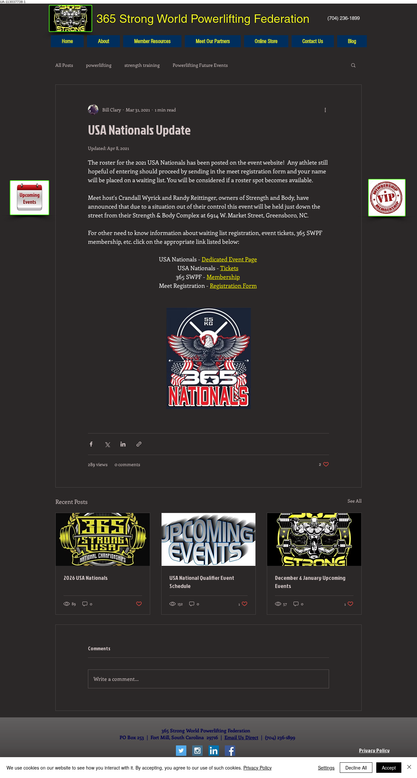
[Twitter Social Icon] (181, 750)
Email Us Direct (241, 737)
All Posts (64, 65)
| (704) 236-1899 (276, 737)
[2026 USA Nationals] (103, 539)
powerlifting (98, 65)
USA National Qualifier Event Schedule (201, 582)
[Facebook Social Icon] (230, 750)
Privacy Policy (257, 767)
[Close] (409, 767)
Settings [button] (326, 767)
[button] (353, 64)
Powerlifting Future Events (200, 65)
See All (355, 501)
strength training (142, 65)
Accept (389, 767)
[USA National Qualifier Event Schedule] (209, 539)
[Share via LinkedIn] (123, 444)
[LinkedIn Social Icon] (213, 750)
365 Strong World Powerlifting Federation (202, 18)
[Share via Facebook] (91, 444)
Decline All (356, 767)
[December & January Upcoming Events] (314, 539)
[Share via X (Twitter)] (107, 444)
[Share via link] (139, 444)
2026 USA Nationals (86, 578)
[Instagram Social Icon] (197, 750)
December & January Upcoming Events (310, 582)
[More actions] (325, 109)
